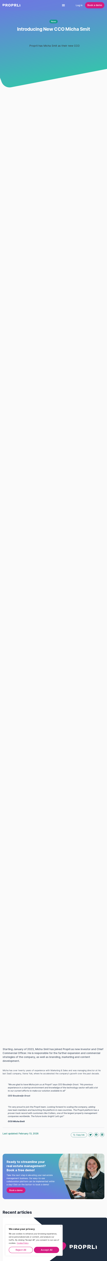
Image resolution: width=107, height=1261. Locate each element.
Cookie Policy (23, 1243)
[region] (34, 1240)
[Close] (60, 1226)
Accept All (46, 1249)
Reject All (21, 1249)
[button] (63, 5)
